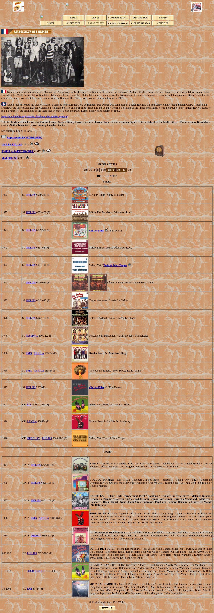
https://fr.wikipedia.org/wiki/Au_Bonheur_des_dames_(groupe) (34, 116)
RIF (29, 404)
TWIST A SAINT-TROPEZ (18, 151)
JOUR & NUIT (35, 571)
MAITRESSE (10, 158)
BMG (29, 353)
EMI (29, 588)
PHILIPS (31, 194)
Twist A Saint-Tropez (115, 265)
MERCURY (33, 438)
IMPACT (36, 535)
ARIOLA (39, 353)
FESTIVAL (32, 335)
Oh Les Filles (96, 230)
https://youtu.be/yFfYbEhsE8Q (24, 137)
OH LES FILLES (12, 144)
